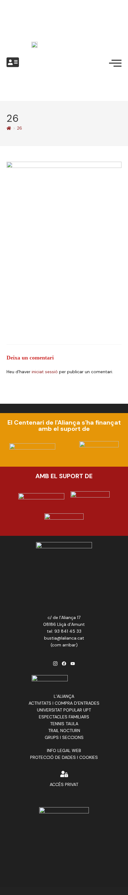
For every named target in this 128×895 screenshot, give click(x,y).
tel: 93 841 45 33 (64, 631)
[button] (12, 62)
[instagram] (55, 663)
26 (19, 128)
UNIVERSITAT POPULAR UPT (64, 710)
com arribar (64, 645)
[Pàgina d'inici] (9, 128)
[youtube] (73, 663)
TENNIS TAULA (64, 723)
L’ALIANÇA (64, 696)
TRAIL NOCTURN (64, 730)
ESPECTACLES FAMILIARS (64, 717)
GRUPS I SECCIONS (64, 737)
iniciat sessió (45, 371)
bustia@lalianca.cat (64, 638)
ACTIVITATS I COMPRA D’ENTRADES (64, 703)
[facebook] (64, 663)
